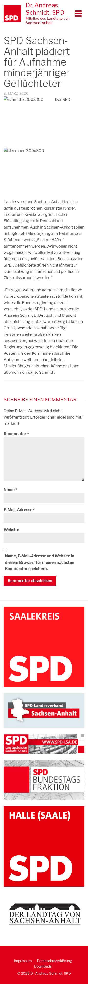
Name (10, 489)
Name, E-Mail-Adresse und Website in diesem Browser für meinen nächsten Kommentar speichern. (39, 562)
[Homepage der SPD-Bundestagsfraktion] (44, 779)
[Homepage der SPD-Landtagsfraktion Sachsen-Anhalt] (44, 743)
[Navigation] (78, 13)
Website (11, 529)
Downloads (43, 966)
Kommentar (16, 433)
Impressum (23, 961)
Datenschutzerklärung (54, 961)
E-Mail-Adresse (19, 509)
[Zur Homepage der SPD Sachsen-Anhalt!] (44, 710)
